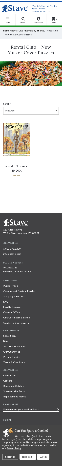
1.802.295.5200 (12, 248)
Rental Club (17, 30)
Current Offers (11, 312)
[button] (23, 20)
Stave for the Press (14, 391)
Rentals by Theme (34, 30)
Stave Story (9, 335)
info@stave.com (12, 253)
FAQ (5, 301)
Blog (5, 341)
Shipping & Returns (14, 296)
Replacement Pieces (14, 396)
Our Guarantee (11, 351)
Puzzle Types (10, 285)
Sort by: (7, 103)
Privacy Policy (14, 448)
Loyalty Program (12, 307)
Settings (10, 457)
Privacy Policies (12, 357)
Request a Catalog (13, 386)
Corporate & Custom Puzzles (19, 291)
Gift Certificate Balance (16, 317)
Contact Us (9, 375)
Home (6, 30)
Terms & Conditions (14, 362)
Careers (7, 380)
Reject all (27, 457)
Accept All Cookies (43, 457)
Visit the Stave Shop (14, 346)
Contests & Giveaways (16, 322)
